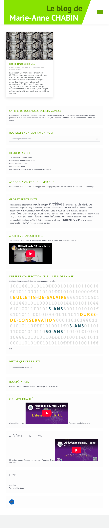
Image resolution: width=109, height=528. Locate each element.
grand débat (27, 217)
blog (30, 208)
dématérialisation (79, 214)
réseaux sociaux (36, 223)
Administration (15, 205)
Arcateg (12, 485)
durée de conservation (62, 214)
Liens (12, 475)
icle (10, 349)
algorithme (27, 205)
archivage (40, 204)
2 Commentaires (15, 69)
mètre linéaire (36, 220)
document (48, 210)
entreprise (13, 217)
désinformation (93, 214)
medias (90, 217)
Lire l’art (53, 281)
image (46, 217)
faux (20, 217)
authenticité (14, 208)
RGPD (25, 223)
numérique (71, 219)
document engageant (66, 210)
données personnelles (36, 213)
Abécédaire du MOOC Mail (26, 436)
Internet (70, 217)
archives (57, 204)
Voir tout (12, 462)
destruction (15, 211)
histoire (38, 216)
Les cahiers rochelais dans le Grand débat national (30, 169)
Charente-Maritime (41, 207)
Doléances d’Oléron (17, 166)
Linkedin (77, 217)
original (83, 220)
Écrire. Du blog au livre (18, 163)
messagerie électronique (19, 220)
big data (23, 207)
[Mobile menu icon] (100, 12)
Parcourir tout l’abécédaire (79, 423)
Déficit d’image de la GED (22, 63)
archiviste (69, 205)
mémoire (47, 220)
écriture (47, 223)
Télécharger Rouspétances (47, 386)
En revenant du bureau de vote (21, 160)
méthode (56, 220)
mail (84, 217)
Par (25, 67)
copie (90, 207)
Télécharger (89, 187)
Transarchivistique (16, 488)
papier (89, 220)
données (15, 213)
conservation (71, 207)
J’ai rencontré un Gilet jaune (20, 157)
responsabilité (15, 223)
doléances (83, 211)
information (58, 216)
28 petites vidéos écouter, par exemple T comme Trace (32, 460)
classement (57, 207)
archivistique (83, 204)
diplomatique (30, 210)
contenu (83, 208)
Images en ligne (14, 67)
